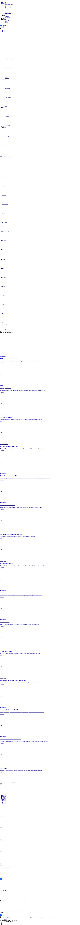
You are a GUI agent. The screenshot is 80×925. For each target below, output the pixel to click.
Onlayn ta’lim (4, 240)
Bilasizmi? (4, 2)
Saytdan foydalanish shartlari (5, 157)
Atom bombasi (5, 204)
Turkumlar (7, 9)
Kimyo (6, 5)
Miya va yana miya (5, 231)
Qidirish (13, 782)
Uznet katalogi (7, 17)
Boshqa (6, 8)
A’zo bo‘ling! (4, 919)
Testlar (3, 18)
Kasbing (6, 154)
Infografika (7, 16)
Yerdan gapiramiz (8, 13)
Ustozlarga (4, 799)
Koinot (3, 167)
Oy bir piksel (7, 23)
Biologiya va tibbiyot (8, 6)
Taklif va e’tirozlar (3, 156)
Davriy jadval (7, 20)
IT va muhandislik (8, 7)
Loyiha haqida (9, 156)
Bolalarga (4, 185)
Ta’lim (3, 213)
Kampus (6, 22)
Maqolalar (4, 3)
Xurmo (6, 14)
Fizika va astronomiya (9, 4)
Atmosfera (4, 176)
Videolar (4, 10)
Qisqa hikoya (7, 12)
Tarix (6, 21)
